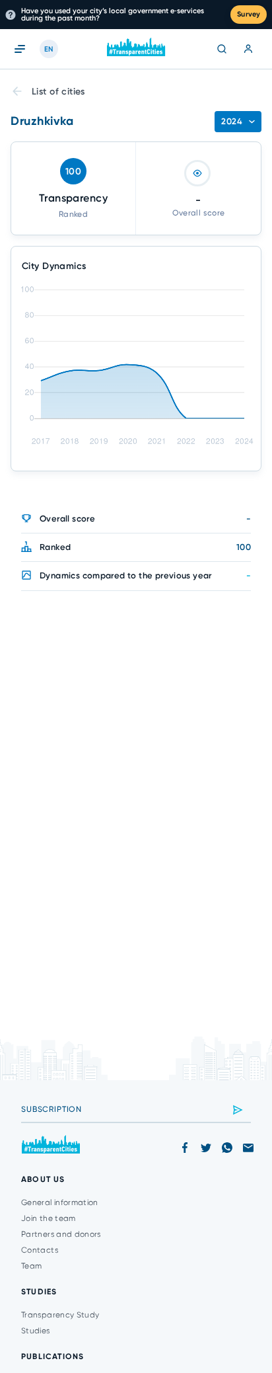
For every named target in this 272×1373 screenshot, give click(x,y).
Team (31, 1266)
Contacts (39, 1250)
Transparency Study (60, 1314)
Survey (248, 14)
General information (59, 1202)
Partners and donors (61, 1234)
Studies (35, 1330)
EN (48, 49)
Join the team (48, 1218)
